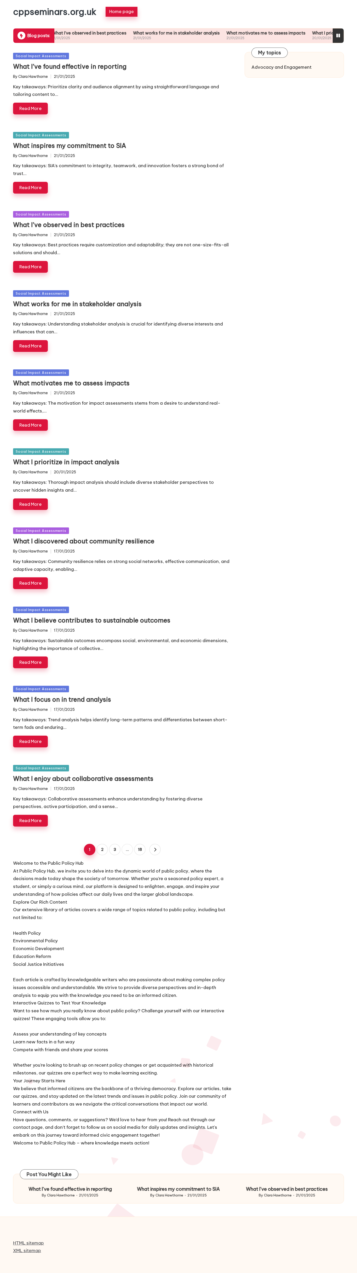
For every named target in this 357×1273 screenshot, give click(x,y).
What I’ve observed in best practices (62, 33)
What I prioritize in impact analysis (320, 33)
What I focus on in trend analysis (62, 699)
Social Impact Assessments (41, 56)
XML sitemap (27, 1250)
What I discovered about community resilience (83, 541)
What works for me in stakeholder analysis (149, 33)
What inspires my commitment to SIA (69, 145)
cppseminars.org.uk (54, 11)
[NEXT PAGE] (155, 849)
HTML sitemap (28, 1243)
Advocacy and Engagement (281, 67)
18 (140, 849)
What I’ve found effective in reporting (69, 66)
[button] (155, 849)
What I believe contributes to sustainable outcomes (91, 620)
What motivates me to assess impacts (238, 33)
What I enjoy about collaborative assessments (83, 778)
